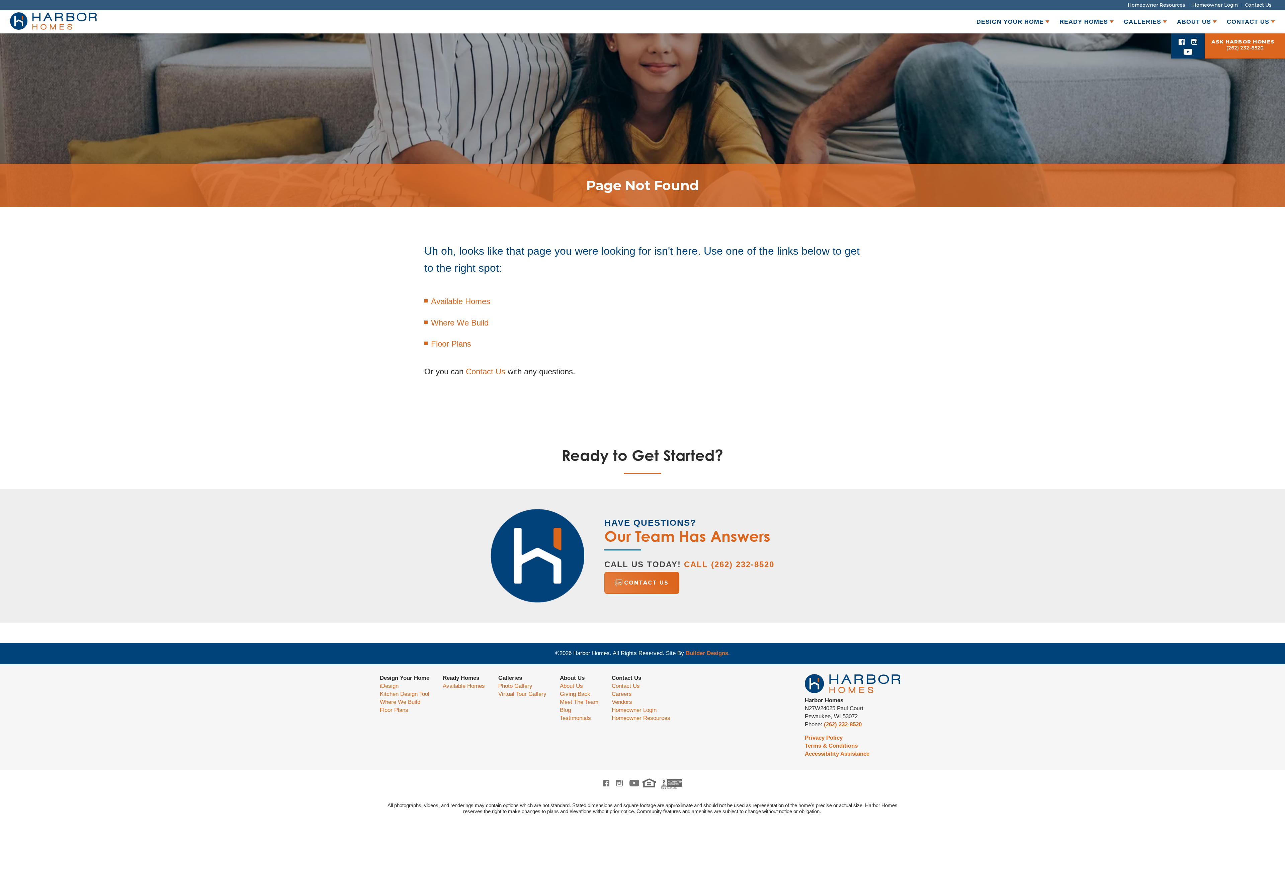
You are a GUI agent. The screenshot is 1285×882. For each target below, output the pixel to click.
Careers (622, 694)
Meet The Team (579, 702)
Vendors (622, 702)
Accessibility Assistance (837, 754)
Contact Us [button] (1248, 21)
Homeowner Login (1215, 5)
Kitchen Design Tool (404, 694)
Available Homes (460, 301)
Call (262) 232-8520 (729, 564)
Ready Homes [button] (1083, 21)
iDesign (389, 686)
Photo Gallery (515, 686)
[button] (689, 583)
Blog (565, 710)
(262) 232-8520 (843, 724)
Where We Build (460, 322)
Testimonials (575, 718)
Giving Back (575, 694)
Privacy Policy (824, 738)
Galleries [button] (1142, 21)
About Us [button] (1194, 21)
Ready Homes (461, 678)
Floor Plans (451, 343)
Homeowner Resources (1156, 5)
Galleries (510, 678)
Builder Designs (707, 653)
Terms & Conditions (831, 746)
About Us (572, 678)
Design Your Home (404, 678)
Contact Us (1258, 5)
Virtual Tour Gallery (522, 694)
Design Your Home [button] (1010, 21)
